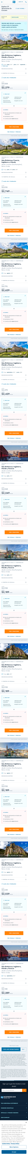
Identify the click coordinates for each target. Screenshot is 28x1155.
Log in (21, 1)
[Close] (26, 1122)
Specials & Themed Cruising (9, 1113)
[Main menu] (2, 2)
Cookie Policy (6, 1143)
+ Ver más (5, 66)
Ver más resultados (11, 1049)
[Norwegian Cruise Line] (14, 2)
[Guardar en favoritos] (22, 36)
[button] (26, 36)
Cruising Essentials (7, 1108)
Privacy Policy (14, 1143)
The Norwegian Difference (9, 1103)
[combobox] (23, 1049)
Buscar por (4, 17)
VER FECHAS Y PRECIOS (14, 132)
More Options (14, 1147)
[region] (14, 1137)
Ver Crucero (14, 127)
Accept (14, 1152)
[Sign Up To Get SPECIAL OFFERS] (24, 1090)
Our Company (5, 1117)
